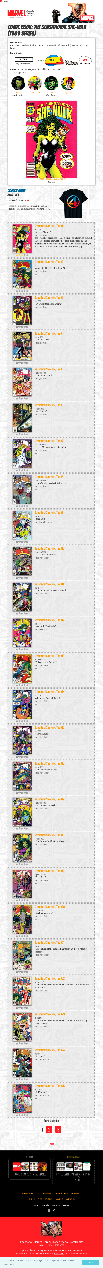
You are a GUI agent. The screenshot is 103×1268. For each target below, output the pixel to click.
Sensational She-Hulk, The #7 (49, 441)
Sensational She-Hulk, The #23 (50, 1014)
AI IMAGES (32, 1199)
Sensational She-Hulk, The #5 (49, 369)
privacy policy (45, 1205)
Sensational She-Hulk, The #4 (49, 333)
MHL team (59, 1253)
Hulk (51, 92)
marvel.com (66, 1205)
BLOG (40, 1199)
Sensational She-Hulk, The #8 (49, 476)
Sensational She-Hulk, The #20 (50, 906)
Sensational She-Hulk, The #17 (49, 799)
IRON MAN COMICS (62, 1193)
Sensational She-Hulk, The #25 (50, 1086)
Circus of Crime (35, 92)
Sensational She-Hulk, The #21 (49, 942)
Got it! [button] (90, 1263)
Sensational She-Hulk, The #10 (49, 548)
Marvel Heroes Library (38, 1242)
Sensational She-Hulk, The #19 (49, 871)
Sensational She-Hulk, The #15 (49, 727)
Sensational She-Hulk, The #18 (49, 835)
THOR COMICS (76, 1193)
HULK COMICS (48, 1193)
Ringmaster (68, 92)
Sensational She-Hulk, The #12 (49, 620)
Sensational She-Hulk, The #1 (49, 226)
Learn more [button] (9, 1264)
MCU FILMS (48, 1199)
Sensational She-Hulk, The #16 (49, 763)
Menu (6, 1)
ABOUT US (59, 1199)
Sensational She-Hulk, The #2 (49, 261)
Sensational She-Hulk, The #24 (50, 1050)
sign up (36, 1205)
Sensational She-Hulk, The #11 (49, 584)
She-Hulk (18, 92)
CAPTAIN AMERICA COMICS (31, 1193)
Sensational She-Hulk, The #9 (49, 512)
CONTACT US (70, 1199)
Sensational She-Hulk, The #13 (49, 656)
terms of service (56, 1205)
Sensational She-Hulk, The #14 (49, 691)
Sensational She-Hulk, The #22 (50, 978)
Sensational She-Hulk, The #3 (49, 297)
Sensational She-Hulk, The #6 (49, 405)
